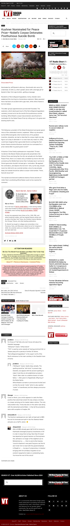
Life (29, 18)
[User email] (15, 241)
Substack (36, 208)
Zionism (22, 283)
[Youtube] (67, 8)
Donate (18, 5)
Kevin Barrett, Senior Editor (10, 39)
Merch (37, 5)
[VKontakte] (61, 8)
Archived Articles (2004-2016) (14, 233)
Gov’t (3, 18)
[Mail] (43, 8)
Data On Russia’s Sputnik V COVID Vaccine (35, 291)
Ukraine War (20, 313)
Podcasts (50, 18)
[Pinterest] (18, 46)
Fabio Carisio (65, 316)
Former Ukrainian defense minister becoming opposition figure (58, 283)
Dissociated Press (7, 82)
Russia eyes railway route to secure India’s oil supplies (58, 128)
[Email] (35, 46)
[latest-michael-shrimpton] (58, 300)
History (14, 18)
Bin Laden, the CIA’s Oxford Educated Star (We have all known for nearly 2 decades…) (11, 292)
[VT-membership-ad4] (58, 47)
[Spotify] (55, 8)
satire (16, 283)
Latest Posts (53, 101)
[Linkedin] (27, 46)
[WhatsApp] (22, 46)
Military (34, 18)
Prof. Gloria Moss (61, 318)
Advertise (43, 5)
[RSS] (52, 8)
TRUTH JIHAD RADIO (21, 206)
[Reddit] (46, 8)
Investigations (22, 18)
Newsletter (31, 5)
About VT (3, 5)
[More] (39, 46)
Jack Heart (52, 318)
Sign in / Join (20, 3)
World (44, 18)
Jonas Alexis (57, 311)
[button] (66, 18)
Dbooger (10, 395)
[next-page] (5, 328)
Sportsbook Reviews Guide (22, 524)
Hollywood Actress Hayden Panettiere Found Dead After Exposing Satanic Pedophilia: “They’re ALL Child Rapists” (58, 143)
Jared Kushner (10, 283)
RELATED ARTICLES (8, 301)
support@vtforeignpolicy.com (35, 514)
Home (2, 23)
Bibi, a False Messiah (37, 315)
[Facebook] (40, 8)
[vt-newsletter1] (58, 337)
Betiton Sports (33, 524)
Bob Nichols (51, 322)
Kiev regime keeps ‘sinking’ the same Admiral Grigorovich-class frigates (59, 248)
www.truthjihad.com (11, 236)
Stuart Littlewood (62, 320)
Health (8, 18)
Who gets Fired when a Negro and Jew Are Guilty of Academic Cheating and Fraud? (59, 191)
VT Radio (57, 18)
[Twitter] (58, 8)
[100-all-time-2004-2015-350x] (58, 477)
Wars (39, 18)
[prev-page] (2, 328)
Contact (48, 5)
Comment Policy (35, 262)
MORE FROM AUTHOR (22, 301)
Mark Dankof (52, 320)
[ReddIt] (31, 46)
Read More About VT (29, 510)
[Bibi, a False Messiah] (38, 309)
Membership (25, 5)
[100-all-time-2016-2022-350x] (58, 484)
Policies (13, 5)
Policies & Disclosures (21, 262)
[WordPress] (64, 8)
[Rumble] (49, 8)
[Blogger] (37, 8)
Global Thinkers (53, 342)
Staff (8, 5)
